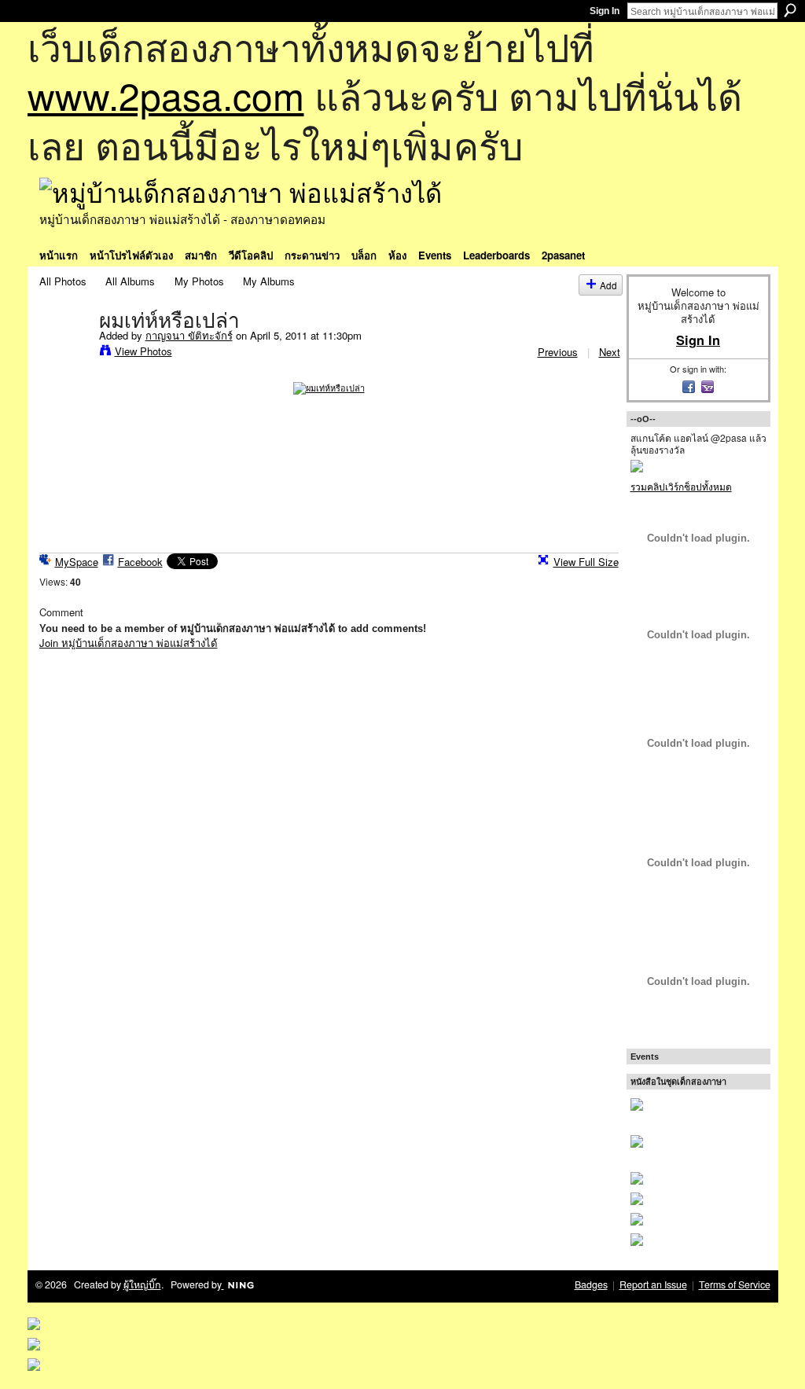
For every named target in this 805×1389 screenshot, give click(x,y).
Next (609, 351)
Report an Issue (653, 1284)
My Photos (199, 281)
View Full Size (586, 561)
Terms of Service (734, 1284)
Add (608, 285)
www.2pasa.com (166, 95)
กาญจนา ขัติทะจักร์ (189, 335)
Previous (558, 351)
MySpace (76, 561)
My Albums (269, 281)
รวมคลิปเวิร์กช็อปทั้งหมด (681, 486)
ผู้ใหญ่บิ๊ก (142, 1284)
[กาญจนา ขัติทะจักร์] (64, 353)
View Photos (143, 351)
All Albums (130, 281)
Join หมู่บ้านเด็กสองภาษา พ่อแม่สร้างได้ (128, 642)
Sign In (604, 11)
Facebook (140, 561)
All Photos (62, 281)
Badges (591, 1284)
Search (790, 10)
